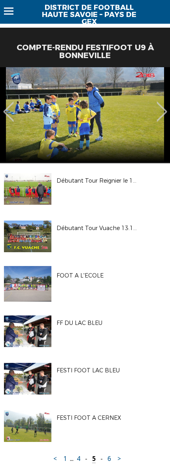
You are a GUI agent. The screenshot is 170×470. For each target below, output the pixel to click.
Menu (12, 11)
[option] (85, 114)
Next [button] (162, 106)
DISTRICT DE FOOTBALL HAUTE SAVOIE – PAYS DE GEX (89, 14)
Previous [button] (8, 106)
